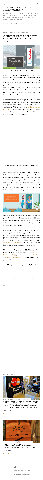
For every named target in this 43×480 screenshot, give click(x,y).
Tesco (34, 278)
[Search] (38, 3)
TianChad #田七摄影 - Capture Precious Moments (17, 8)
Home (5, 23)
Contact (22, 23)
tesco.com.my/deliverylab (12, 242)
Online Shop (19, 278)
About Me (13, 23)
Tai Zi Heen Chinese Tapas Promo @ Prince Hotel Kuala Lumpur (20, 447)
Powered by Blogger (23, 467)
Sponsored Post (27, 278)
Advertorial (11, 278)
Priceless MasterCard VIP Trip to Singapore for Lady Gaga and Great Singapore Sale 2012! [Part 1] (20, 406)
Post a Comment (13, 453)
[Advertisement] (21, 137)
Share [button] (5, 275)
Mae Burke (27, 470)
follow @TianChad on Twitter (16, 257)
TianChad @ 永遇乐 (32, 255)
